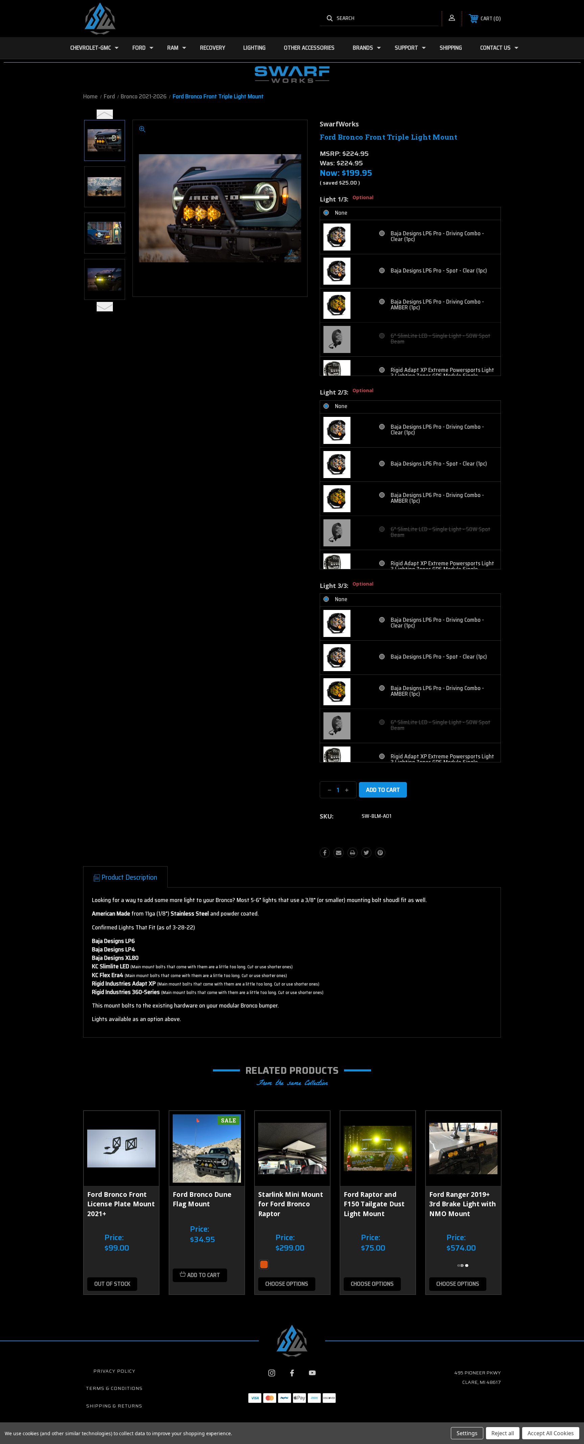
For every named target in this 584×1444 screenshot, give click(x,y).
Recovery (212, 47)
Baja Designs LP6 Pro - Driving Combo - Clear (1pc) (437, 236)
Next (104, 307)
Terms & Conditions (114, 1388)
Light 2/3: (346, 392)
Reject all (502, 1433)
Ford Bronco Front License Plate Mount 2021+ (121, 1204)
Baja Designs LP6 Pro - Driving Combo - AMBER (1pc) (437, 304)
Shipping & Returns (114, 1406)
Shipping (451, 47)
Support (406, 47)
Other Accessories (309, 47)
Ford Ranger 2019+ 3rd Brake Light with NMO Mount (462, 1204)
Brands (363, 47)
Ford (139, 47)
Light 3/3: (346, 586)
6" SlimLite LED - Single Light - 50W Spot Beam (440, 339)
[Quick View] (145, 1125)
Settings (467, 1433)
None (341, 213)
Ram (172, 47)
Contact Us (495, 47)
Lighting (254, 47)
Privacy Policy (114, 1371)
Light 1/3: (346, 199)
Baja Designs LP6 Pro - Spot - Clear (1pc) (439, 271)
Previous (104, 114)
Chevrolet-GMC (90, 47)
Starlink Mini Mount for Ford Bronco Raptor (290, 1204)
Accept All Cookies (551, 1433)
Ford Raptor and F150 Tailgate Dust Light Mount (374, 1204)
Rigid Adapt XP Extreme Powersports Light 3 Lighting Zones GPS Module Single (442, 373)
